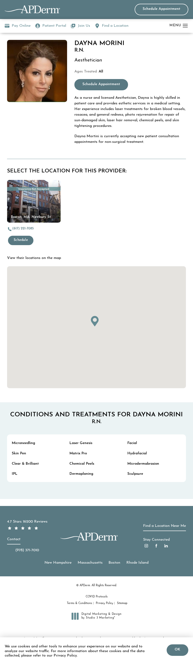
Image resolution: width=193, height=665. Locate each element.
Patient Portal (54, 26)
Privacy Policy (104, 603)
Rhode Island (137, 563)
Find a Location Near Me (164, 526)
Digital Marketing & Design (101, 616)
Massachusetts (90, 563)
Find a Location (115, 26)
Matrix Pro (78, 453)
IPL (14, 474)
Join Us (84, 26)
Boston (114, 563)
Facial (132, 443)
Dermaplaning (81, 474)
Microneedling (23, 443)
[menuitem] (146, 546)
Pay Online (18, 26)
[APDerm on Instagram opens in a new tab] (146, 546)
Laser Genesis (80, 443)
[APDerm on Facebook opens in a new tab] (156, 546)
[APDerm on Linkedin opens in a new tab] (166, 546)
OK (177, 649)
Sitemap (122, 603)
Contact (13, 539)
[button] (185, 26)
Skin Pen (19, 453)
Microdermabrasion (143, 464)
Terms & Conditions (79, 603)
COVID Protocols (97, 596)
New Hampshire (58, 563)
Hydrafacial (137, 453)
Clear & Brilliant (25, 464)
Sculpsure (135, 474)
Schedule (21, 240)
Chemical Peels (81, 464)
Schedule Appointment (161, 9)
